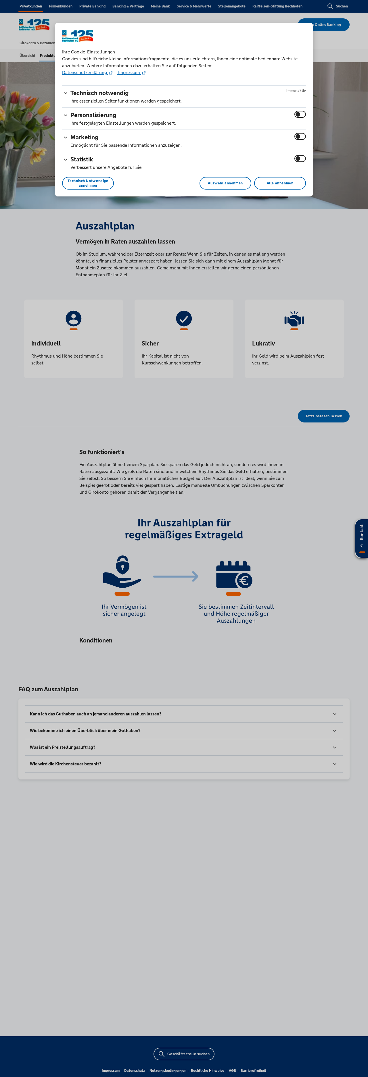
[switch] (300, 114)
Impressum (129, 72)
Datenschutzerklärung (85, 72)
